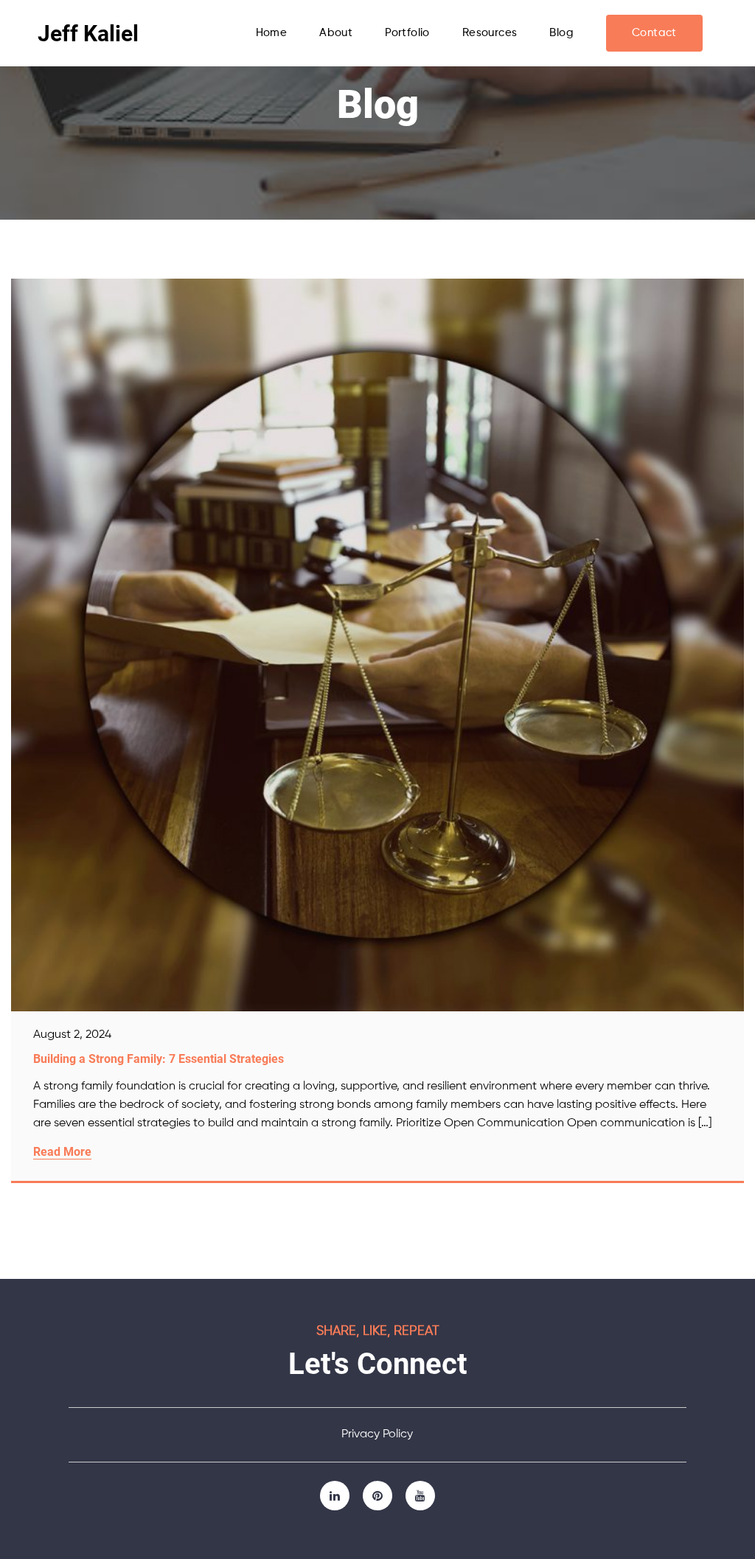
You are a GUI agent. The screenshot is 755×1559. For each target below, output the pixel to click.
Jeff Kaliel (88, 33)
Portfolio (407, 32)
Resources (490, 32)
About (335, 32)
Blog (561, 32)
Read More (62, 1152)
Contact (654, 32)
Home (272, 32)
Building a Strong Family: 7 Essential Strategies (158, 1059)
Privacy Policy (377, 1434)
